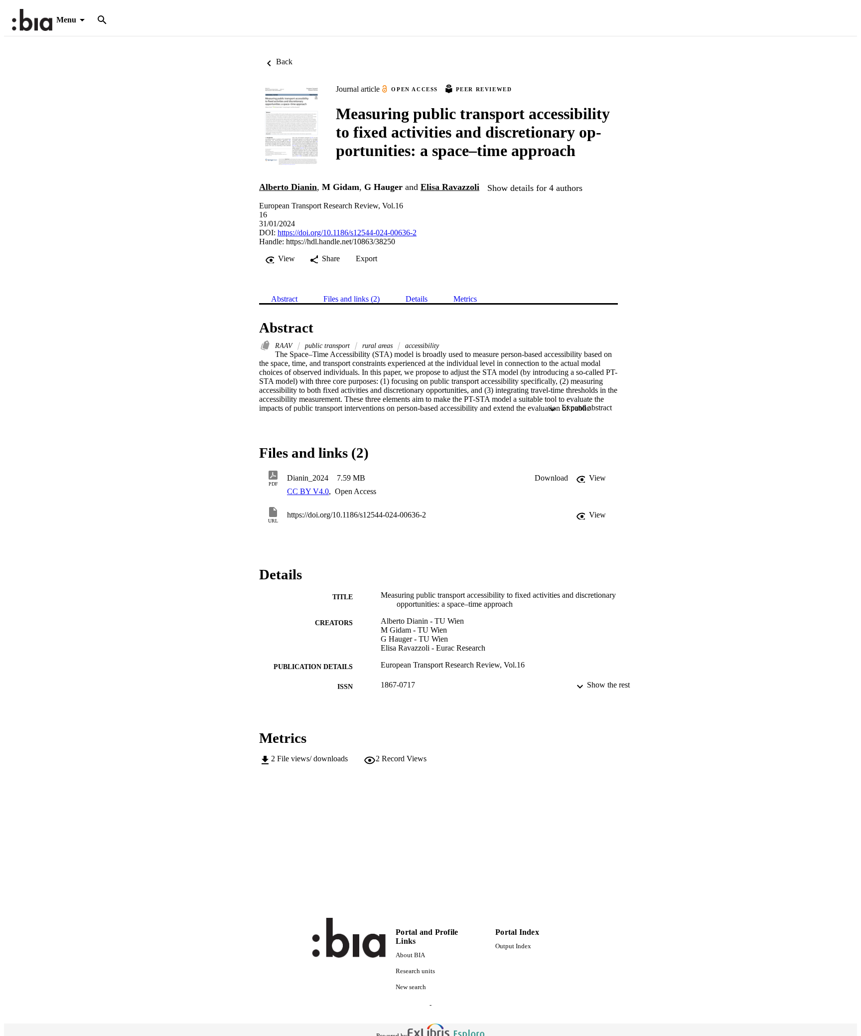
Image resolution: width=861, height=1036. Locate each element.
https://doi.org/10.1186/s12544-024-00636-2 (347, 232)
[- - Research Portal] (32, 20)
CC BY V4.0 (308, 491)
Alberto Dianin (288, 187)
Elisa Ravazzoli (450, 187)
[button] (551, 478)
